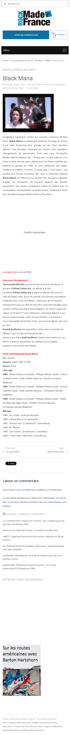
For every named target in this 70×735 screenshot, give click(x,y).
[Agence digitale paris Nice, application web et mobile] (35, 34)
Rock (21, 88)
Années (39, 60)
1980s (48, 60)
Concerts (38, 514)
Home (6, 60)
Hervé (38, 84)
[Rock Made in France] (35, 18)
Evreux (14, 88)
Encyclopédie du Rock (22, 60)
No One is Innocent (47, 173)
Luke (20, 272)
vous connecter (23, 489)
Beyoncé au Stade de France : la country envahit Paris (30, 530)
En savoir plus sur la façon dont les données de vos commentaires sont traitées (34, 502)
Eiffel (28, 272)
